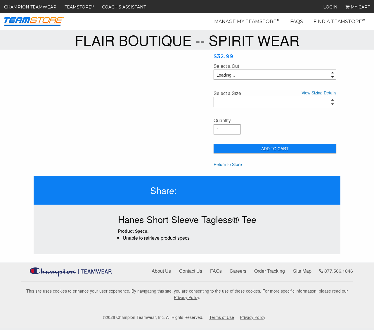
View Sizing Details (319, 93)
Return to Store (228, 164)
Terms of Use (221, 317)
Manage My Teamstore (247, 21)
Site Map (302, 270)
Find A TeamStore (339, 21)
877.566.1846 (338, 270)
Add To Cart (275, 148)
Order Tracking (269, 270)
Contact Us (190, 270)
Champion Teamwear (30, 7)
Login (330, 7)
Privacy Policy (186, 297)
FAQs (296, 21)
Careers (238, 270)
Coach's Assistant (124, 7)
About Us (161, 270)
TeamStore (79, 7)
